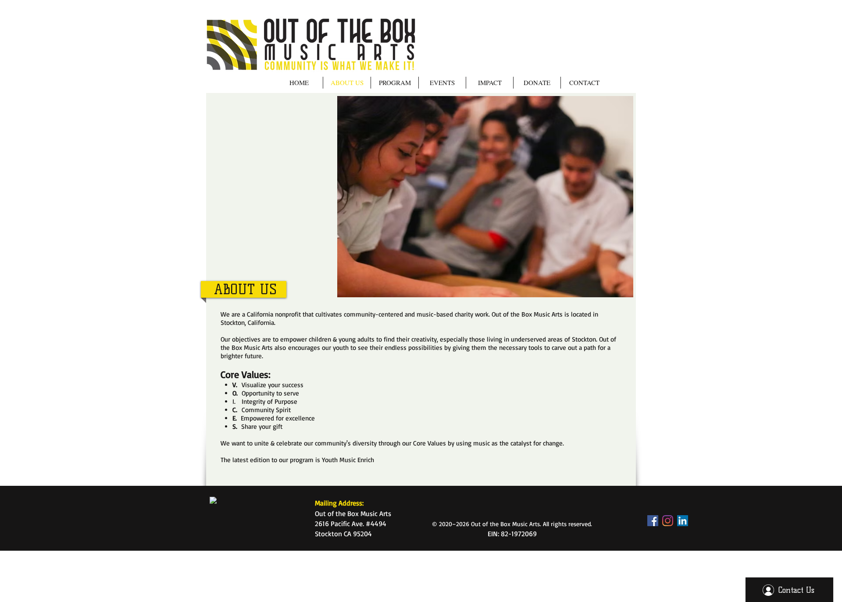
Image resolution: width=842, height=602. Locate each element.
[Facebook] (652, 520)
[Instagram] (667, 520)
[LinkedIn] (682, 520)
